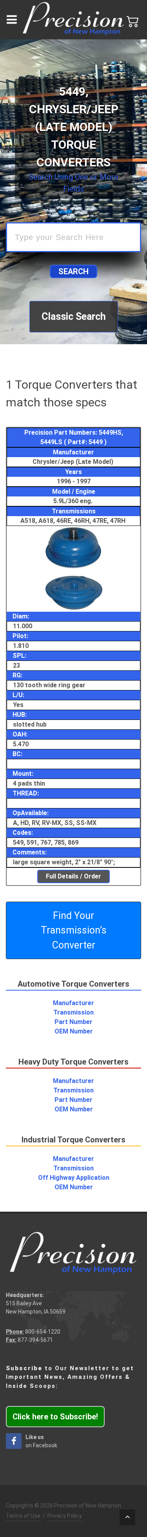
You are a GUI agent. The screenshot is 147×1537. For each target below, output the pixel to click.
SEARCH (73, 271)
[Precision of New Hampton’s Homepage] (73, 19)
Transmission (73, 1012)
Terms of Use (23, 1516)
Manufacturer (73, 1003)
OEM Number (73, 1031)
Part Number (73, 1022)
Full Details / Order (73, 876)
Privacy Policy (64, 1516)
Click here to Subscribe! (55, 1416)
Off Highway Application (73, 1177)
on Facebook (41, 1441)
